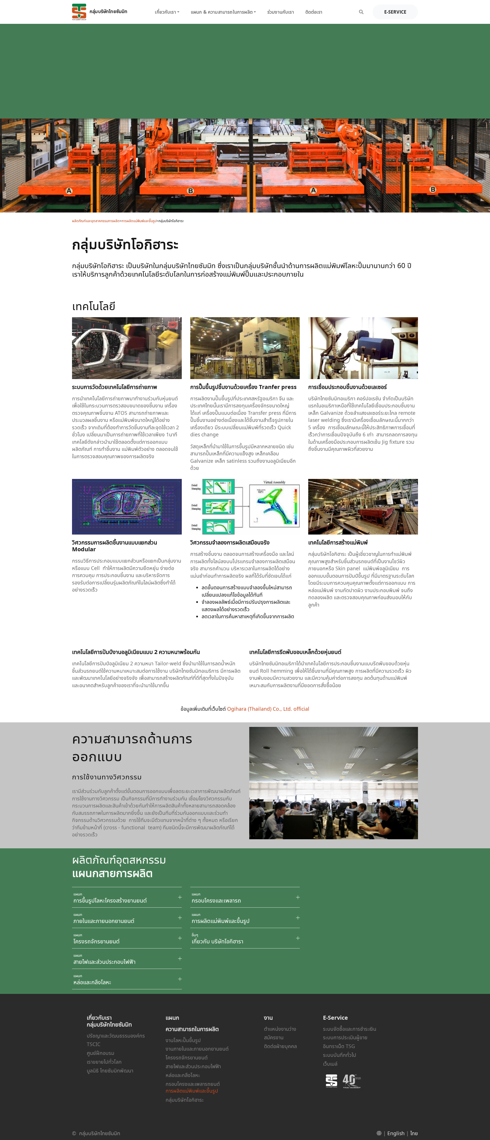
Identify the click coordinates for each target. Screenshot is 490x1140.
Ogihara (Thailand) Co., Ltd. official (268, 708)
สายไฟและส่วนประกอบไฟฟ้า (193, 1066)
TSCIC (93, 1044)
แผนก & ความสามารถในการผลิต (222, 12)
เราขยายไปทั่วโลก (104, 1061)
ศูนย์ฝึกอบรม (100, 1052)
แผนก (172, 1017)
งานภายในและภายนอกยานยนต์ (197, 1048)
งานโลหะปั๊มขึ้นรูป (183, 1040)
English (396, 1133)
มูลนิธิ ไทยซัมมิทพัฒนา (110, 1070)
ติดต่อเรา (313, 12)
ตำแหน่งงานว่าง (280, 1028)
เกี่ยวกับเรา (165, 12)
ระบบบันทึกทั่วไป (339, 1054)
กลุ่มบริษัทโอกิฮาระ (185, 1099)
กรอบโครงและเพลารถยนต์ (193, 1083)
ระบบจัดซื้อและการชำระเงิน (349, 1028)
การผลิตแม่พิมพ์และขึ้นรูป (139, 220)
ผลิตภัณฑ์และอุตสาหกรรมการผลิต (96, 220)
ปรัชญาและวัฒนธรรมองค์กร (116, 1035)
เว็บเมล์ (330, 1063)
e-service (395, 12)
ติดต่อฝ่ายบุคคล (280, 1046)
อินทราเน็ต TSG (339, 1046)
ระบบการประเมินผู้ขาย (345, 1037)
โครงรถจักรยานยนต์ (187, 1057)
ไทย (414, 1133)
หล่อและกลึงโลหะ (183, 1075)
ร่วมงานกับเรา (280, 12)
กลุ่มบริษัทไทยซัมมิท (107, 11)
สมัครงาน (274, 1037)
